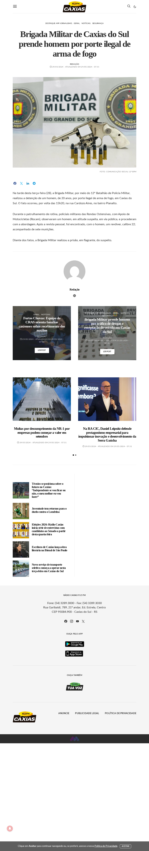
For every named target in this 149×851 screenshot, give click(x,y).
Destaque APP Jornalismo (58, 23)
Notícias (86, 23)
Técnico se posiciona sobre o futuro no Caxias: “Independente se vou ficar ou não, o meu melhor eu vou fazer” (49, 490)
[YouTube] (77, 621)
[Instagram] (71, 621)
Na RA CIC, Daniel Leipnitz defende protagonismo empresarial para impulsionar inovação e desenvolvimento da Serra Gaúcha (107, 434)
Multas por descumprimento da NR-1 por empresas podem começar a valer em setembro (41, 432)
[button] (134, 6)
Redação (74, 64)
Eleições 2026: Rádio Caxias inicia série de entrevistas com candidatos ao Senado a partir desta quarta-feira (49, 529)
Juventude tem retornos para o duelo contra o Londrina (49, 510)
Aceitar (125, 846)
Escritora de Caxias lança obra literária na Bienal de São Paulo (49, 548)
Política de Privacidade (120, 713)
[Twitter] (83, 621)
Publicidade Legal (87, 713)
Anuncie (63, 713)
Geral (77, 23)
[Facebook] (65, 621)
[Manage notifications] (10, 828)
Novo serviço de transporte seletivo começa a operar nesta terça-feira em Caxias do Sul (49, 568)
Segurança (98, 23)
